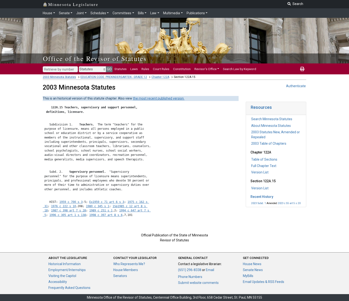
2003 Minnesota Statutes (59, 77)
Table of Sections (264, 159)
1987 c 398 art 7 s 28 (68, 210)
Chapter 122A (160, 77)
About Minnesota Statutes (271, 126)
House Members (125, 270)
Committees (122, 13)
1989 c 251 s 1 (101, 210)
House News (252, 264)
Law (153, 13)
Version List (260, 172)
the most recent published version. (158, 98)
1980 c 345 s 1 (97, 206)
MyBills (248, 276)
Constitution (182, 69)
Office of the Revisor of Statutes (95, 58)
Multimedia (171, 13)
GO (109, 69)
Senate (64, 13)
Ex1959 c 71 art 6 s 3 (106, 202)
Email (210, 270)
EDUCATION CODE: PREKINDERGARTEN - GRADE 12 (113, 77)
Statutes (120, 69)
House (47, 13)
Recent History (261, 197)
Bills (141, 13)
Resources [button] (261, 107)
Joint (80, 13)
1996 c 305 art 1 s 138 (67, 215)
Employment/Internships (67, 270)
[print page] (302, 68)
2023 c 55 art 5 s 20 (289, 203)
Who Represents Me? (129, 264)
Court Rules (161, 69)
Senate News (253, 270)
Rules (145, 69)
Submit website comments (198, 283)
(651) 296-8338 (189, 270)
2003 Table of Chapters (268, 143)
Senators (120, 276)
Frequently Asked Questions (69, 288)
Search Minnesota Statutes (271, 119)
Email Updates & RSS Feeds (263, 282)
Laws (134, 69)
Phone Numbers (190, 277)
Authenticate (296, 86)
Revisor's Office (205, 69)
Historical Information (64, 264)
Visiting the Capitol (62, 276)
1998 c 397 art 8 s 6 (106, 215)
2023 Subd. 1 (258, 203)
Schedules (98, 13)
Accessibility (57, 282)
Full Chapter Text (263, 166)
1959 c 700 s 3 (71, 202)
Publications (196, 13)
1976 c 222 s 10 (63, 206)
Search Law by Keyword (239, 69)
